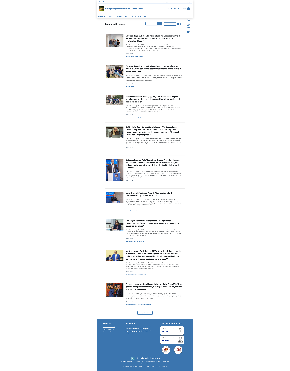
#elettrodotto (140, 150)
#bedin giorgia (138, 117)
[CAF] (178, 349)
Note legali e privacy (126, 361)
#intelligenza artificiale (131, 241)
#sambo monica (140, 241)
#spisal (127, 274)
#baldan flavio (142, 274)
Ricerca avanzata (170, 24)
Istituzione (101, 16)
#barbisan (128, 86)
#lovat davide (134, 211)
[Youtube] (171, 9)
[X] (165, 9)
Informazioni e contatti (186, 2)
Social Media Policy (139, 361)
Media (146, 16)
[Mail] (188, 28)
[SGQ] (172, 330)
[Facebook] (161, 9)
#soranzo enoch (129, 183)
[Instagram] (174, 9)
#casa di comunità (139, 56)
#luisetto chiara (134, 304)
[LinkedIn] (178, 9)
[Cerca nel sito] (159, 23)
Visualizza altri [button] (145, 313)
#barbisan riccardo (130, 56)
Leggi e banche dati (123, 16)
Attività (110, 16)
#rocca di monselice (130, 117)
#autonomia (128, 211)
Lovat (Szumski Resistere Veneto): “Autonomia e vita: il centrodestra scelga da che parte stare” (149, 194)
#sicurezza (128, 304)
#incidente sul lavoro (134, 274)
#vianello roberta (130, 150)
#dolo (135, 150)
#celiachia (135, 183)
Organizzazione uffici (108, 329)
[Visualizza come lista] (178, 24)
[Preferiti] (188, 24)
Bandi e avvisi (176, 2)
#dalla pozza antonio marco (144, 304)
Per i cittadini (136, 16)
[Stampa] (188, 31)
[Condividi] (188, 21)
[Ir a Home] (101, 8)
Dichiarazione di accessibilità (153, 361)
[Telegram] (168, 9)
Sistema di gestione (108, 332)
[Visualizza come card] (180, 24)
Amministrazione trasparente (165, 2)
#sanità (132, 86)
